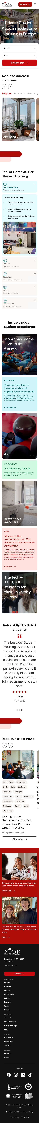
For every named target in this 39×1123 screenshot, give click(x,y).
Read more (8, 566)
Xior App (7, 1045)
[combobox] (19, 48)
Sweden (7, 1010)
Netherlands (9, 994)
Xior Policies (25, 1117)
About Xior (8, 1018)
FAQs (4, 937)
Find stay (23, 4)
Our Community (10, 1022)
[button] (30, 455)
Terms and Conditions (13, 1112)
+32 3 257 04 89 (10, 966)
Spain (6, 1006)
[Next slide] (10, 86)
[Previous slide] (4, 86)
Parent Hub (6, 891)
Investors (7, 1053)
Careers (7, 1057)
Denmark (19, 93)
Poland (7, 998)
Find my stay (17, 62)
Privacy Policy (28, 1112)
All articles (18, 839)
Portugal (7, 1002)
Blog (6, 1029)
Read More (8, 407)
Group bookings (10, 1026)
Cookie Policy (14, 1117)
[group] (18, 119)
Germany (32, 93)
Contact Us (8, 1037)
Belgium (6, 93)
